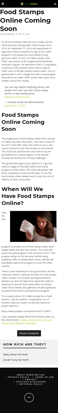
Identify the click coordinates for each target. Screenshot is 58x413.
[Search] (55, 4)
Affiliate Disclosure (31, 382)
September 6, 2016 (15, 105)
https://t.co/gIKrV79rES (17, 96)
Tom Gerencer (7, 34)
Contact (31, 380)
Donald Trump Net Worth (16, 359)
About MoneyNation (31, 375)
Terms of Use (44, 377)
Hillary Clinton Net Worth (15, 354)
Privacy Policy (18, 377)
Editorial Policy (31, 384)
